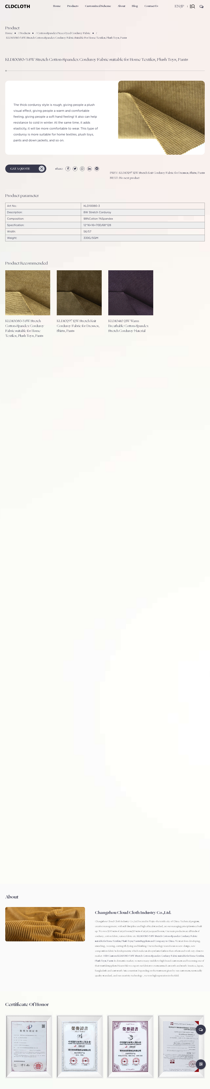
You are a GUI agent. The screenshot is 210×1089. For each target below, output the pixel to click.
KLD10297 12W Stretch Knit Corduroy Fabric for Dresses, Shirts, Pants (78, 325)
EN (177, 6)
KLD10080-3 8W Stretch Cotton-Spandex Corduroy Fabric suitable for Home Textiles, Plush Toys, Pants (24, 328)
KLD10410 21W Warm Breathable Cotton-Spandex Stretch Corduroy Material (128, 325)
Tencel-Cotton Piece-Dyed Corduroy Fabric (78, 10)
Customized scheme (98, 6)
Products (72, 6)
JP (182, 6)
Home (57, 6)
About (121, 6)
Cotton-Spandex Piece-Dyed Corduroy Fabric (63, 33)
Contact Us (151, 6)
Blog (135, 6)
